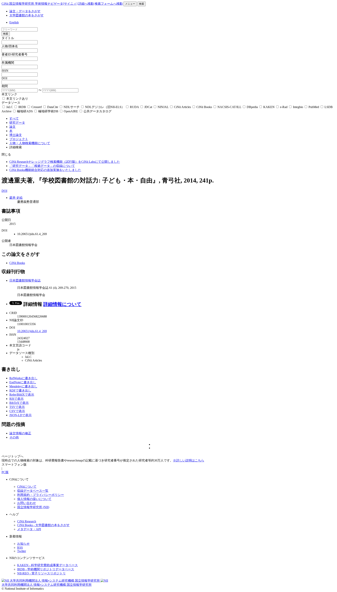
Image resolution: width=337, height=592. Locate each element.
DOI (4, 78)
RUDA (134, 107)
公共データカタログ (97, 111)
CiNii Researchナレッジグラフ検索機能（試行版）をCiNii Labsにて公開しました (64, 161)
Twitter (21, 551)
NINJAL (163, 107)
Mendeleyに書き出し (23, 386)
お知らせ (23, 543)
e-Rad (283, 107)
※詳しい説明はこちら (188, 460)
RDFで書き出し (20, 390)
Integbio (298, 107)
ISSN (5, 70)
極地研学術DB (48, 111)
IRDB (22, 107)
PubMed (314, 107)
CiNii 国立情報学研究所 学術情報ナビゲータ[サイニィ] (39, 3)
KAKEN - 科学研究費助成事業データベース (47, 565)
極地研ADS (25, 111)
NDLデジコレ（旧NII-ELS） (104, 107)
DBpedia (252, 107)
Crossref (37, 107)
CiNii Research (26, 521)
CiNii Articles (182, 107)
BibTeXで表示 (19, 402)
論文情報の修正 (20, 433)
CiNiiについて (26, 486)
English (14, 22)
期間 (5, 86)
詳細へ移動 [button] (86, 3)
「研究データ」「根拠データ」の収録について (42, 165)
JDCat (148, 107)
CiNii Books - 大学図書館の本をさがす (43, 525)
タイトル (8, 38)
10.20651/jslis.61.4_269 (32, 331)
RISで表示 (16, 398)
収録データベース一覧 (32, 490)
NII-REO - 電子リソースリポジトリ (41, 573)
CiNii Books (204, 107)
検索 (141, 3)
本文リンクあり (16, 98)
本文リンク (9, 94)
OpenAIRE (71, 111)
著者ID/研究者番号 (14, 54)
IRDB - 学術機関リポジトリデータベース (45, 569)
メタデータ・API (29, 529)
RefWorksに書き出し (23, 378)
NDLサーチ (71, 107)
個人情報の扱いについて (34, 499)
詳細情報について (62, 304)
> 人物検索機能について (33, 143)
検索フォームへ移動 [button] (109, 3)
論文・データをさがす (25, 11)
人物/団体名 (10, 46)
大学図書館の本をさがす (26, 15)
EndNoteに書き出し (22, 382)
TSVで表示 (17, 407)
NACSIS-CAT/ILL (229, 107)
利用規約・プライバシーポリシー (40, 494)
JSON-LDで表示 (20, 415)
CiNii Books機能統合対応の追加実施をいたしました (45, 170)
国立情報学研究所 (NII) (33, 507)
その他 (14, 437)
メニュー (130, 3)
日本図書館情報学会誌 (25, 280)
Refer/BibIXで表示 (21, 394)
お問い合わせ (26, 503)
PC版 (5, 472)
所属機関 (8, 62)
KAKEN (269, 107)
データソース (11, 102)
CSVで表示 (17, 411)
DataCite (52, 107)
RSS (20, 547)
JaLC (9, 107)
